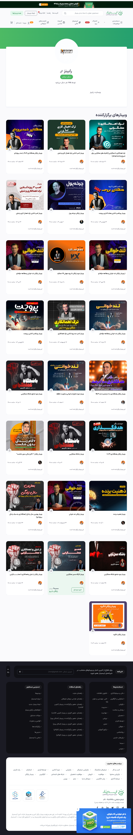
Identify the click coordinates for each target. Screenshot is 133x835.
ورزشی (105, 718)
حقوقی (121, 726)
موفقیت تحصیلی (76, 774)
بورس (65, 779)
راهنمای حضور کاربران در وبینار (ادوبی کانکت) (67, 713)
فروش (90, 774)
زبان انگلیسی (100, 779)
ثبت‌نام (18, 23)
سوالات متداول (35, 715)
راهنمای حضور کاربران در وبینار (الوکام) (69, 735)
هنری (105, 724)
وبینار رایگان (29, 774)
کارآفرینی (42, 774)
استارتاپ (29, 770)
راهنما (49, 13)
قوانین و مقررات (35, 721)
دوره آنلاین (56, 770)
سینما (122, 743)
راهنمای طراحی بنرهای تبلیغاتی (71, 699)
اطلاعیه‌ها (42, 13)
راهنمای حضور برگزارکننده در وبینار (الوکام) (68, 729)
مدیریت (104, 707)
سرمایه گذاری (115, 779)
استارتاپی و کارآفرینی (117, 699)
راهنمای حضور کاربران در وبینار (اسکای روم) (67, 724)
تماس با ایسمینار (35, 737)
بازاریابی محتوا (115, 774)
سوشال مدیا (86, 779)
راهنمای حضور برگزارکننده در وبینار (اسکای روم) (66, 718)
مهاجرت (104, 713)
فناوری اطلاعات (102, 693)
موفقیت (101, 774)
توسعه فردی (119, 721)
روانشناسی (120, 732)
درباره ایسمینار (36, 699)
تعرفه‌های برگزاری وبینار (33, 710)
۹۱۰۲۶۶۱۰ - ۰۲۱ (108, 799)
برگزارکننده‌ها (36, 726)
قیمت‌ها (55, 13)
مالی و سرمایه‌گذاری (117, 693)
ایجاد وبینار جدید (35, 704)
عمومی (121, 749)
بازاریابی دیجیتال (83, 770)
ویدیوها (38, 693)
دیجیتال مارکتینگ (101, 770)
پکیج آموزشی (102, 729)
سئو (75, 779)
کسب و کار (116, 770)
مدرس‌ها (38, 732)
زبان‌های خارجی (118, 737)
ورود (24, 23)
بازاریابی (121, 704)
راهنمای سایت (77, 693)
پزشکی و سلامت (118, 710)
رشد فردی (17, 770)
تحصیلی (121, 715)
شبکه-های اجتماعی (58, 774)
